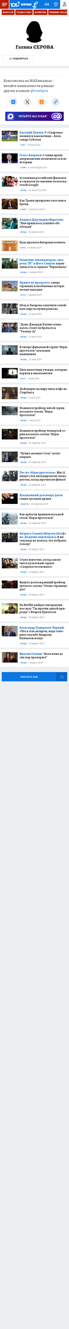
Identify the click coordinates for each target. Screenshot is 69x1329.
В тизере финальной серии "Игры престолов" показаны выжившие (43, 350)
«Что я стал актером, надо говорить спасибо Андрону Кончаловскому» (41, 633)
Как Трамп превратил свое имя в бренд (42, 202)
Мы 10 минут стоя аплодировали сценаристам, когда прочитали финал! (43, 476)
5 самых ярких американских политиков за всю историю (42, 158)
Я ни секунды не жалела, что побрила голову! (42, 539)
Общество (24, 504)
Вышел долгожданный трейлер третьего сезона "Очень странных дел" (43, 586)
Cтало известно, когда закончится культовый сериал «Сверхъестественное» (40, 563)
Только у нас (23, 12)
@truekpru (39, 90)
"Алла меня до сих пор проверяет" (41, 655)
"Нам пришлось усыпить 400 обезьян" (41, 223)
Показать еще (29, 677)
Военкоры (40, 12)
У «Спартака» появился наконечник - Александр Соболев (41, 136)
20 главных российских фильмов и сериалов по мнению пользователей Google (43, 181)
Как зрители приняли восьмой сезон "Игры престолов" (41, 516)
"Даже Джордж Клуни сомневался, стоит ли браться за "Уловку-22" (40, 328)
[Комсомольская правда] (20, 4)
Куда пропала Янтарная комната (42, 242)
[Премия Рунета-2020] (34, 4)
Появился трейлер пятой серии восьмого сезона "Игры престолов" (41, 411)
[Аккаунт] (64, 4)
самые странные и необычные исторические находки (42, 286)
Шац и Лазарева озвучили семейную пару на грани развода (43, 306)
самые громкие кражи (41, 496)
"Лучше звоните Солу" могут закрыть (39, 455)
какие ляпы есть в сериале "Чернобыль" (43, 263)
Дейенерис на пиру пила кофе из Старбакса (43, 390)
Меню (4, 4)
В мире (23, 167)
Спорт (22, 145)
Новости (8, 12)
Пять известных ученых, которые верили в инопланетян (43, 371)
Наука (23, 248)
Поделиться (20, 58)
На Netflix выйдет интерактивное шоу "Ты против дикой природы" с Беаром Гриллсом (42, 608)
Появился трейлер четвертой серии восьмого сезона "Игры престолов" (42, 434)
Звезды (23, 190)
